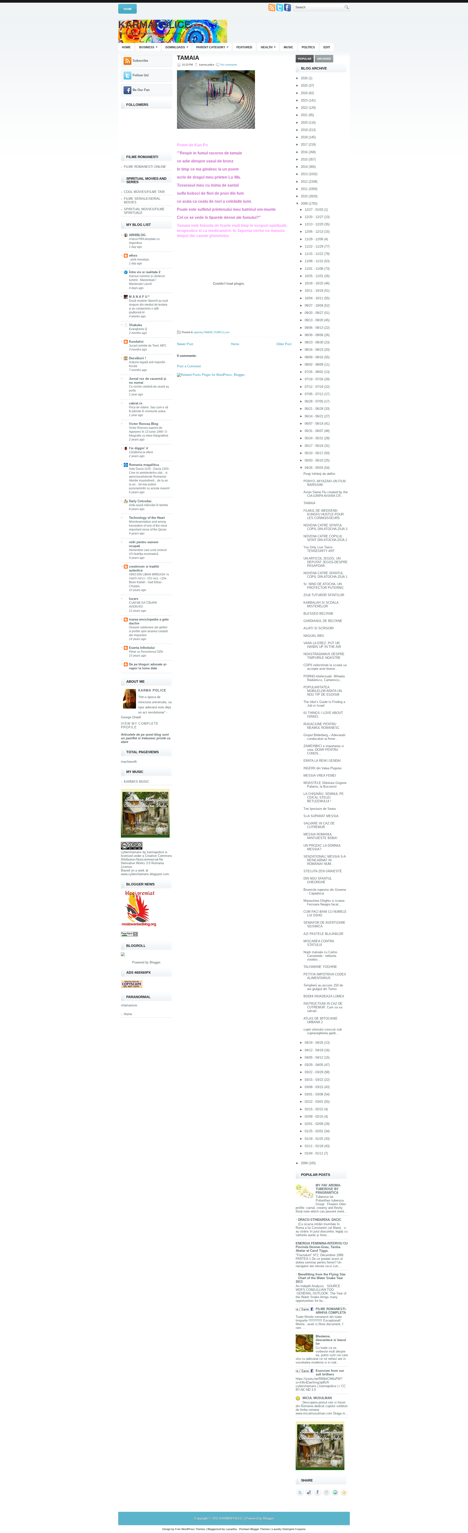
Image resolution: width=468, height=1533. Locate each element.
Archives (324, 58)
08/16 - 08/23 (314, 349)
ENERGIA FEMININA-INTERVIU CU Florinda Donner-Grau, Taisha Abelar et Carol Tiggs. (322, 1247)
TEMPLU (219, 332)
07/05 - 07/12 (314, 394)
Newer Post (185, 344)
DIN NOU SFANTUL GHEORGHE (317, 880)
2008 (305, 1163)
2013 (305, 174)
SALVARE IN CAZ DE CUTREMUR (319, 825)
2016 (305, 152)
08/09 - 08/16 (314, 357)
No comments (229, 64)
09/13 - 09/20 (314, 320)
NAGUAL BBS (313, 636)
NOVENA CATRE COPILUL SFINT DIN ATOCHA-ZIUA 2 (325, 538)
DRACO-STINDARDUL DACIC (319, 1220)
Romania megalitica (144, 465)
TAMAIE (208, 332)
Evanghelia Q (138, 329)
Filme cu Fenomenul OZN (146, 651)
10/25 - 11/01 (314, 276)
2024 (305, 93)
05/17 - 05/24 (314, 446)
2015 (305, 159)
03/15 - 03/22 (314, 1080)
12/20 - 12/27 (314, 217)
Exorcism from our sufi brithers (330, 1372)
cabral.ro (135, 403)
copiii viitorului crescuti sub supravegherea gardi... (322, 1031)
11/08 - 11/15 (314, 261)
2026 (305, 78)
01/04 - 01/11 (314, 1153)
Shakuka (135, 325)
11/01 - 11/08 (314, 269)
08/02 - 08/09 (314, 364)
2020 (305, 122)
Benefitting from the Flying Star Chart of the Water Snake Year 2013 (321, 1277)
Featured (244, 47)
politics (308, 47)
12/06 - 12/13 (314, 231)
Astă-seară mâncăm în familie (148, 505)
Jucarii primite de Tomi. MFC (147, 345)
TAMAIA (188, 58)
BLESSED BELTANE (318, 613)
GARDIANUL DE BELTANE (322, 621)
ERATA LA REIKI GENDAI (322, 760)
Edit (326, 47)
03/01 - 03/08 (314, 1094)
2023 (305, 100)
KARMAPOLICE (154, 24)
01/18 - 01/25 (314, 1139)
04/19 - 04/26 (314, 1042)
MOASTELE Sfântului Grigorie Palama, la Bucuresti (324, 784)
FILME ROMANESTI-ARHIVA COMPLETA (331, 1310)
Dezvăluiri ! (137, 358)
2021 (305, 115)
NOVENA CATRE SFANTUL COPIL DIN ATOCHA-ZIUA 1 (325, 575)
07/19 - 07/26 (314, 379)
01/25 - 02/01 (314, 1131)
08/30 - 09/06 (314, 335)
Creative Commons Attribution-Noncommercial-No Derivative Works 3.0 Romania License (146, 861)
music (288, 47)
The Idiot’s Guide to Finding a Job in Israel (324, 703)
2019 (305, 130)
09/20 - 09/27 (314, 313)
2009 (305, 203)
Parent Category (212, 47)
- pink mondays (139, 259)
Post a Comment (189, 366)
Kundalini (136, 341)
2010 (305, 196)
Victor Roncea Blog (143, 424)
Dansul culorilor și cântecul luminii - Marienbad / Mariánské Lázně (147, 280)
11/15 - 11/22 (314, 254)
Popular (304, 58)
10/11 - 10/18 (314, 290)
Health (268, 47)
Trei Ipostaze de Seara (319, 809)
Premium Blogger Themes (254, 1529)
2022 (305, 108)
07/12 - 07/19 (314, 387)
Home (128, 9)
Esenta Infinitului (142, 648)
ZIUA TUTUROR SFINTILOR (323, 595)
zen (227, 332)
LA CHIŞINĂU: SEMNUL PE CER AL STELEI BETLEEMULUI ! (323, 797)
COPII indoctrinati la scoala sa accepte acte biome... (325, 667)
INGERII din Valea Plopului (322, 768)
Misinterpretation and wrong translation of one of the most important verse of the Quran (148, 525)
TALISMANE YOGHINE (320, 967)
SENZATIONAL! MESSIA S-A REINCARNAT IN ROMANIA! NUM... (324, 860)
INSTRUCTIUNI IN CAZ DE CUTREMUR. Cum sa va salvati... (322, 1007)
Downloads (177, 47)
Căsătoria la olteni (141, 452)
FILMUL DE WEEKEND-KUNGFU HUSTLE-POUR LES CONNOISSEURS (323, 514)
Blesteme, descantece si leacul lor (331, 1339)
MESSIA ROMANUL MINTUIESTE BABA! (320, 836)
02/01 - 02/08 (314, 1124)
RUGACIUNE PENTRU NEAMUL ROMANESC (321, 726)
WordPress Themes (193, 1529)
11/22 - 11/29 (314, 246)
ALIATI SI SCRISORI (318, 628)
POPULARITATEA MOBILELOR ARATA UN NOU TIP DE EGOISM (322, 690)
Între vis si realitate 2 (144, 272)
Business (148, 47)
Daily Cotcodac (140, 501)
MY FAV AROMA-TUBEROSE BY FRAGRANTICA (328, 1188)
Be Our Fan (141, 90)
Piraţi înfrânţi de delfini (319, 474)
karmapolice (155, 852)
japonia (198, 332)
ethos (133, 255)
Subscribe (140, 60)
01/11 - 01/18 (314, 1146)
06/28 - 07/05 (314, 401)
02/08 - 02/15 (314, 1116)
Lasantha (231, 1529)
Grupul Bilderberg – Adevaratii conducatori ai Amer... (324, 737)
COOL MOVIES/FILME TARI (144, 192)
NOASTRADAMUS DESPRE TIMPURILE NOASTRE (323, 656)
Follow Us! (141, 75)
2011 (305, 189)
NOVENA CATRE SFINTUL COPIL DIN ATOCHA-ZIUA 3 (325, 527)
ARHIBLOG (137, 235)
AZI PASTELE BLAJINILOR (323, 934)
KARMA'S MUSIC (136, 781)
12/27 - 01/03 (314, 209)
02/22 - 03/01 (314, 1101)
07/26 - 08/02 (314, 372)
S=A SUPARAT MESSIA (321, 816)
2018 (305, 137)
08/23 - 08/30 (314, 342)
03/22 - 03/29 (314, 1072)
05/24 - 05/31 (314, 438)
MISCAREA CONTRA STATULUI (318, 943)
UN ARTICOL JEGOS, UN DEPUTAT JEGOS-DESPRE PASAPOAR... (325, 562)
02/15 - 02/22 (314, 1109)
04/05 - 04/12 (314, 1057)
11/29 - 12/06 (314, 239)
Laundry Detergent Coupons (289, 1529)
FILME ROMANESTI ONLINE (145, 167)
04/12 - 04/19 (314, 1050)
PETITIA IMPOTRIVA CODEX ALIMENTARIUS (324, 976)
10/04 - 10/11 (314, 298)
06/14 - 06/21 (314, 416)
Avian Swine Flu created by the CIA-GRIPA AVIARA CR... (325, 494)
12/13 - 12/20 (314, 224)
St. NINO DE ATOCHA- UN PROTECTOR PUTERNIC (323, 586)
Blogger (155, 962)
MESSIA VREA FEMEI (319, 775)
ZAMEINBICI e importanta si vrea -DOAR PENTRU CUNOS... (323, 749)
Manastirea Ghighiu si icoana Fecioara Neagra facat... (323, 902)
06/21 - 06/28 (314, 409)
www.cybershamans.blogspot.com (145, 874)
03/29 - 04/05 (314, 1065)
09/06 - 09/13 (314, 328)
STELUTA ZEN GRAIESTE (322, 871)
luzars (133, 599)
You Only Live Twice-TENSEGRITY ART (319, 549)
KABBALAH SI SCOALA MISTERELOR (320, 604)
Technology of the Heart (147, 518)
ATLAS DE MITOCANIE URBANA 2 (320, 1020)
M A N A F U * (139, 297)
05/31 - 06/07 (314, 431)
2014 (305, 167)
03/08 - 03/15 (314, 1087)
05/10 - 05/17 (314, 453)
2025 (305, 85)
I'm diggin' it (138, 448)
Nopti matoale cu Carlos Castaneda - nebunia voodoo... (320, 955)
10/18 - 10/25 (314, 283)
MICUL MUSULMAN (317, 1398)
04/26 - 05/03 (314, 468)
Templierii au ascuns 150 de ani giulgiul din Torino (323, 987)
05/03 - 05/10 (314, 460)
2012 (305, 181)
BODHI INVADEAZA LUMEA (323, 996)
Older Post (284, 344)
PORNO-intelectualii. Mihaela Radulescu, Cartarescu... (324, 678)
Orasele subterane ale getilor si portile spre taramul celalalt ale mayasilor (148, 631)
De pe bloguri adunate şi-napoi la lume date (148, 666)
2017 (305, 144)
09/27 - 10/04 (314, 305)
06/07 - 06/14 (314, 423)
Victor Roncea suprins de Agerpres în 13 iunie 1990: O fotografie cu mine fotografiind (148, 431)
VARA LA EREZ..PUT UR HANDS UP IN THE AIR (322, 645)
